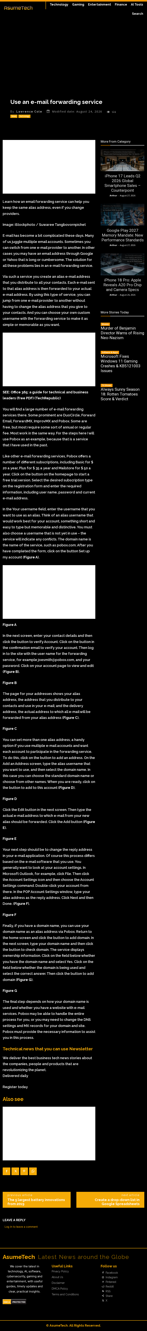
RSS (108, 1291)
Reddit (110, 1286)
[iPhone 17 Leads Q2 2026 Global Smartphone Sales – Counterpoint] (122, 160)
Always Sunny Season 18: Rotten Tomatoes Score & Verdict (120, 394)
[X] (15, 1171)
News (13, 116)
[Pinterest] (24, 1171)
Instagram (112, 1277)
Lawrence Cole (29, 111)
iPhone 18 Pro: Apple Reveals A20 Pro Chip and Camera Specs (122, 285)
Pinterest (111, 1282)
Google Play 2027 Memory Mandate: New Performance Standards (122, 235)
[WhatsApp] (33, 1171)
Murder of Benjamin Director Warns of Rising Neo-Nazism (122, 333)
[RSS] (103, 1291)
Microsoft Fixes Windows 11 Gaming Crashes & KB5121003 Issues (120, 363)
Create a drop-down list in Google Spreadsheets (117, 1202)
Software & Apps (110, 352)
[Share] (103, 1296)
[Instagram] (103, 1277)
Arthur (113, 195)
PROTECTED (18, 1302)
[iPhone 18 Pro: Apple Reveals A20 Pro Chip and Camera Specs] (122, 264)
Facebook (112, 1272)
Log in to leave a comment (21, 1226)
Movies (105, 324)
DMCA (7, 1302)
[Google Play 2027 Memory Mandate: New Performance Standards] (122, 215)
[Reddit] (103, 1286)
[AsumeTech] (18, 7)
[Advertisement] (49, 167)
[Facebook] (6, 1171)
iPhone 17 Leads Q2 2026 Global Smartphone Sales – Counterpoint (123, 183)
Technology (24, 116)
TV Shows (106, 385)
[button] (137, 13)
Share (109, 1296)
